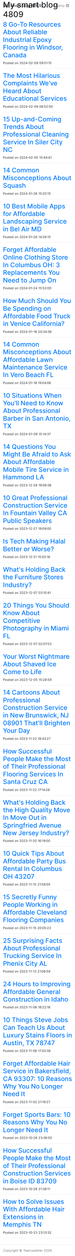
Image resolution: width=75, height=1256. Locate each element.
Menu (60, 5)
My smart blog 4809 (22, 5)
